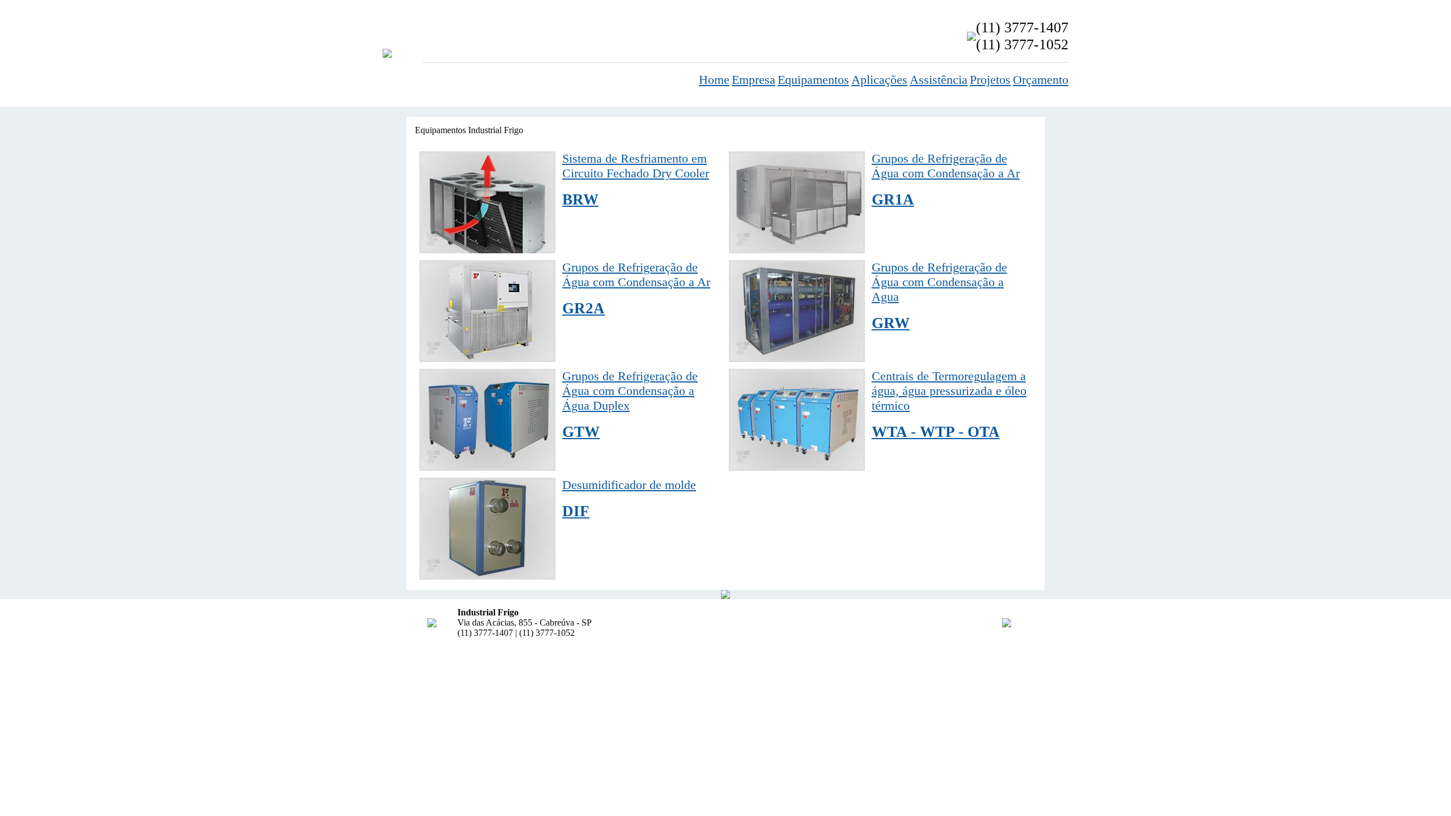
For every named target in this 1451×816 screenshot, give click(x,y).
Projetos (990, 80)
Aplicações (879, 80)
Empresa (753, 80)
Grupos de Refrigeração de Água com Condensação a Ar (946, 179)
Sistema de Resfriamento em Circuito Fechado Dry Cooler (635, 179)
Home (714, 80)
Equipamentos (813, 80)
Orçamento (1040, 80)
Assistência (939, 80)
